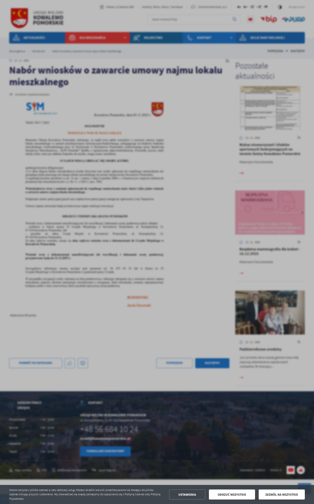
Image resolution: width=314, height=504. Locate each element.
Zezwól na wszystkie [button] (281, 494)
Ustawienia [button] (187, 494)
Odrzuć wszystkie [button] (232, 494)
